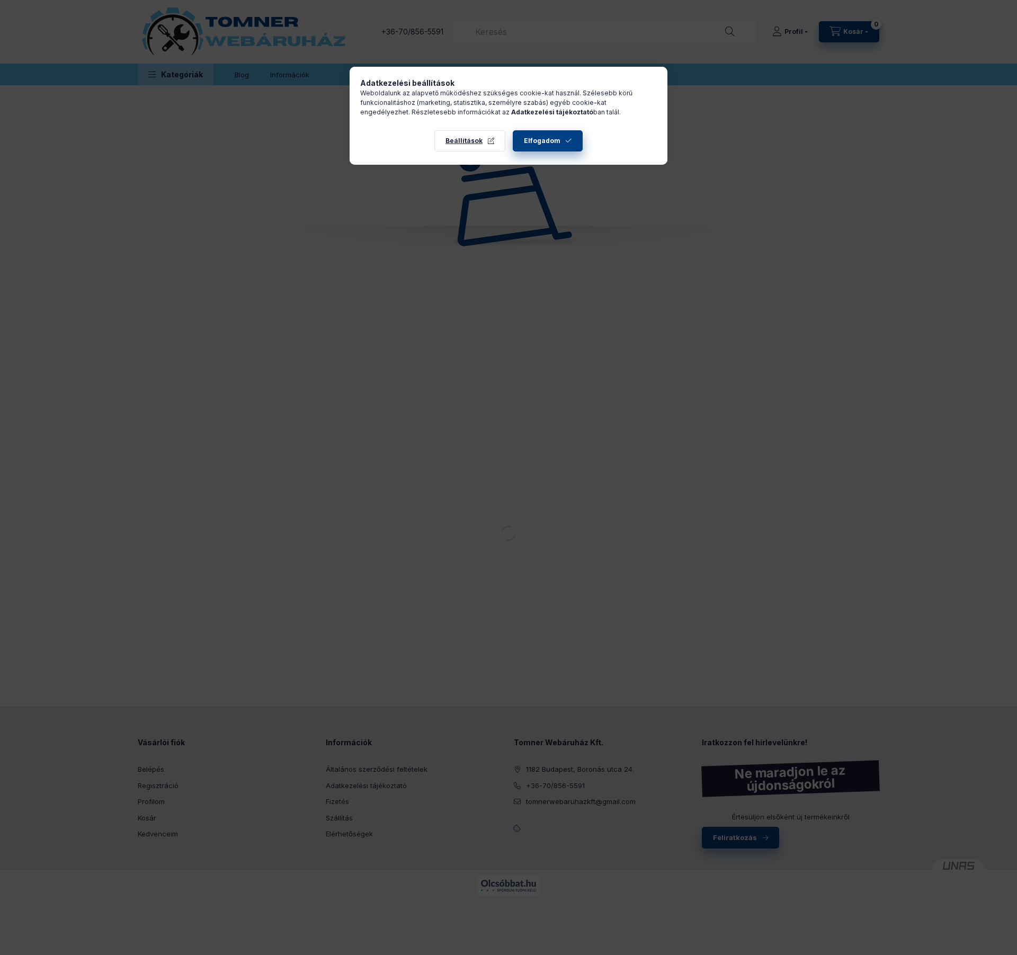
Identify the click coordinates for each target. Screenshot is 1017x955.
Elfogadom (542, 141)
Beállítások (464, 141)
